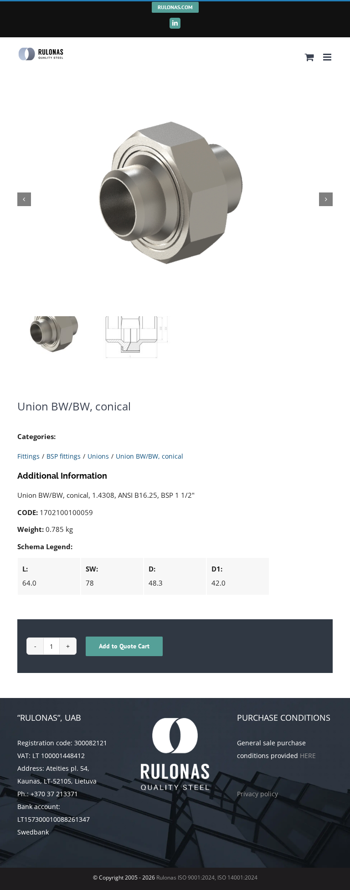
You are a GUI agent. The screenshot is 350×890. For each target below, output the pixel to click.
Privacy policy (257, 793)
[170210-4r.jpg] (175, 199)
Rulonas (165, 877)
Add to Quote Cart (124, 646)
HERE (308, 755)
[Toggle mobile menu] (328, 57)
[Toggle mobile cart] (309, 57)
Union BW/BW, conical (149, 456)
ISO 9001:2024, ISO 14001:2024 (217, 877)
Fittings (28, 456)
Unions (98, 456)
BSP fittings (63, 456)
